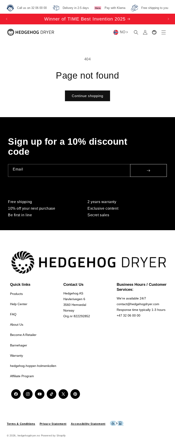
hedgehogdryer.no (29, 435)
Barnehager (18, 345)
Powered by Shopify (53, 435)
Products (16, 294)
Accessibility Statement (88, 423)
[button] (136, 32)
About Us (16, 324)
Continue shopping (87, 96)
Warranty (16, 355)
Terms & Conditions (21, 423)
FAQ (13, 314)
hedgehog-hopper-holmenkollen (33, 366)
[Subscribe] (148, 170)
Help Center (18, 304)
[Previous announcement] (7, 19)
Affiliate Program (22, 376)
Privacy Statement (53, 423)
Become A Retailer (23, 335)
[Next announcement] (168, 19)
